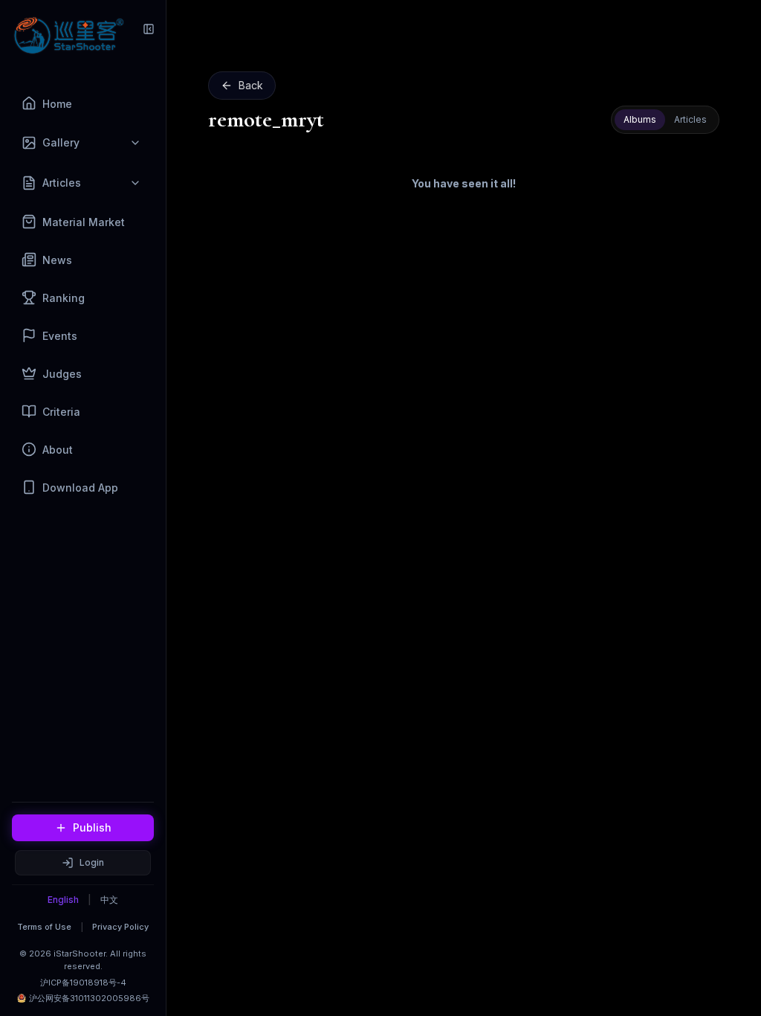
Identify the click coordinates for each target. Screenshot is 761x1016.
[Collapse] (148, 29)
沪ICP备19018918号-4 (83, 982)
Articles (690, 119)
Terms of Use (44, 927)
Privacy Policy (120, 927)
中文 (109, 899)
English (63, 899)
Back (251, 85)
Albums (640, 119)
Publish (92, 827)
